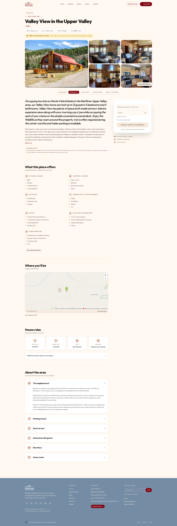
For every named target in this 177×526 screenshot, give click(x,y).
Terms (150, 522)
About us (72, 498)
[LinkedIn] (45, 503)
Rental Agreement (130, 501)
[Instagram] (31, 503)
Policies (145, 522)
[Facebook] (26, 503)
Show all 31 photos (144, 84)
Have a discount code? (125, 120)
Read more (28, 143)
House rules (97, 92)
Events (79, 4)
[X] (36, 503)
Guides (71, 504)
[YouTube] (41, 503)
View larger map (102, 311)
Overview (62, 92)
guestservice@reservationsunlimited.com (104, 501)
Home (62, 4)
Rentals (70, 4)
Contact (72, 501)
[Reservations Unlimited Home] (29, 4)
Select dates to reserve (132, 125)
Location (85, 92)
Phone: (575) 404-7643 (99, 495)
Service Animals (129, 504)
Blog (70, 495)
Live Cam (147, 4)
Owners (95, 4)
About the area (112, 92)
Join (148, 490)
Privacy (139, 522)
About (87, 4)
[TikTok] (50, 503)
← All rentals (29, 13)
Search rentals (73, 492)
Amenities (74, 92)
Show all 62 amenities (34, 250)
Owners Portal (132, 4)
